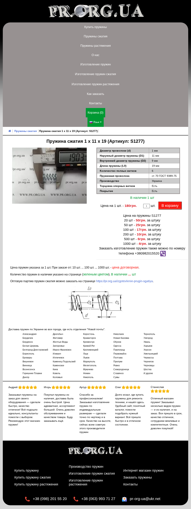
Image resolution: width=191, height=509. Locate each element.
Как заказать (95, 93)
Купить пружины (95, 27)
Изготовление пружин (95, 64)
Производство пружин (86, 466)
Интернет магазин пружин (143, 470)
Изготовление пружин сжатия (95, 74)
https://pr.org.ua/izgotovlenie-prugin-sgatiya (124, 281)
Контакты (95, 103)
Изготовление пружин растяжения (95, 84)
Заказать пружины (137, 477)
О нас (95, 55)
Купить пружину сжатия (32, 477)
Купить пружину (26, 470)
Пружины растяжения (95, 45)
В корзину (170, 205)
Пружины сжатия (95, 36)
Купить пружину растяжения (36, 484)
